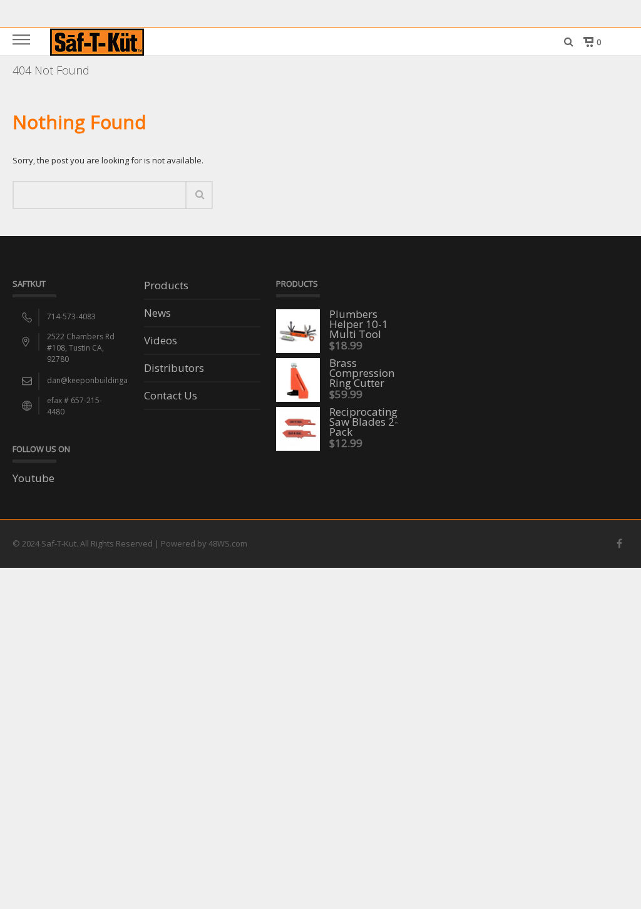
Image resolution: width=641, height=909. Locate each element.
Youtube (33, 478)
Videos (160, 341)
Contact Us (170, 396)
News (157, 313)
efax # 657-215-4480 (74, 406)
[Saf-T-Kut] (97, 41)
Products (166, 286)
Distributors (174, 368)
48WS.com (227, 543)
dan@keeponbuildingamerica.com (108, 380)
